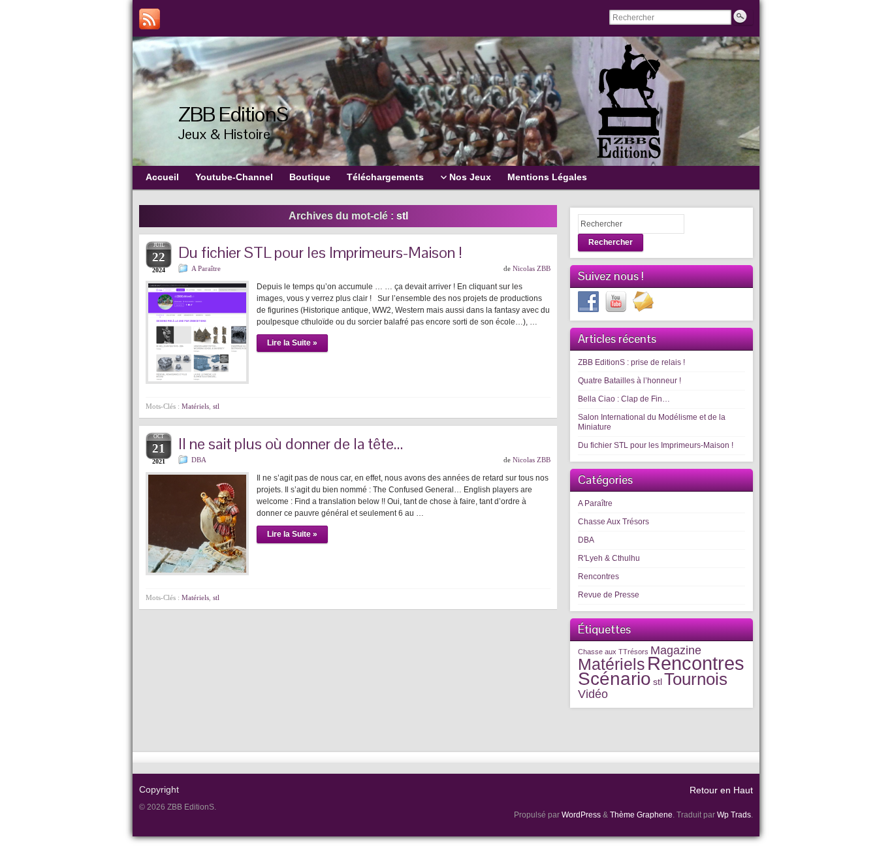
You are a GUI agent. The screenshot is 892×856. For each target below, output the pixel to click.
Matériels (195, 406)
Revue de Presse (608, 594)
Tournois (695, 679)
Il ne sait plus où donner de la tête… (290, 444)
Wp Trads (734, 814)
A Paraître (206, 268)
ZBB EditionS (233, 114)
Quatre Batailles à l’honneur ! (629, 380)
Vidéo (593, 694)
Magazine (675, 650)
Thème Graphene (641, 814)
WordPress (581, 814)
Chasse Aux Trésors (613, 521)
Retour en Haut (721, 790)
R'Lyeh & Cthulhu (609, 558)
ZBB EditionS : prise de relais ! (631, 362)
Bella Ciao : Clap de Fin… (624, 399)
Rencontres (598, 576)
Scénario (614, 679)
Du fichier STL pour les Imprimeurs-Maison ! (320, 252)
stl (216, 406)
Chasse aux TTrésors (613, 652)
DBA (198, 460)
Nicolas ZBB (531, 268)
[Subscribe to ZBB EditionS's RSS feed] (149, 18)
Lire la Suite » (292, 342)
